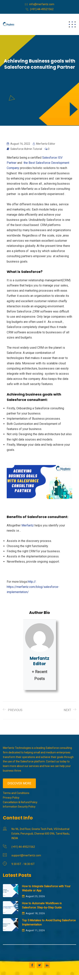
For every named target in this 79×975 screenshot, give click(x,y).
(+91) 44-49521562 (41, 9)
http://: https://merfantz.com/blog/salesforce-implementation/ (33, 587)
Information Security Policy (19, 806)
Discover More (19, 783)
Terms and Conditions (16, 793)
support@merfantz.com (26, 855)
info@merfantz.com (41, 4)
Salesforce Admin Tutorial (26, 148)
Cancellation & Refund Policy (20, 802)
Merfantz (27, 525)
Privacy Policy (11, 797)
